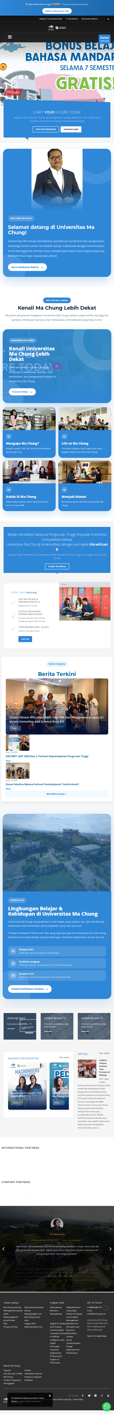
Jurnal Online (9, 1320)
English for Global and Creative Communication (58, 1326)
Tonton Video (22, 392)
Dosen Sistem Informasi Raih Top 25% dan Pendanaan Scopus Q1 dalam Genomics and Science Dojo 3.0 (57, 719)
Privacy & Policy (11, 1326)
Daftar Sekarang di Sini (57, 11)
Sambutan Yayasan (33, 1373)
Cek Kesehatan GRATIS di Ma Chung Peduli (67, 1094)
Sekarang (104, 39)
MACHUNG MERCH (89, 19)
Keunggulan (9, 1383)
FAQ (5, 1323)
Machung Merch (11, 1317)
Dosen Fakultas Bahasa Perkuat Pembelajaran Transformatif (42, 784)
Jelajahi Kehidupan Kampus (30, 989)
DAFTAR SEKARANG (46, 129)
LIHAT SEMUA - (64, 1057)
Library (27, 1310)
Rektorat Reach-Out (33, 1326)
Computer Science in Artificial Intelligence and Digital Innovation (58, 1340)
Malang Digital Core (33, 1313)
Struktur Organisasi (12, 1380)
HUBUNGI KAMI (71, 129)
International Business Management (56, 1310)
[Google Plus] (102, 1395)
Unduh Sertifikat (57, 566)
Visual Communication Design (73, 1343)
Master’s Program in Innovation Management (74, 1317)
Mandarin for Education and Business (72, 1326)
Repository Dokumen (33, 1307)
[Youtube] (108, 1395)
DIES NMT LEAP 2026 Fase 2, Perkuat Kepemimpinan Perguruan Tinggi (47, 756)
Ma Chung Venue (32, 1317)
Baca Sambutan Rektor (27, 267)
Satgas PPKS (30, 1323)
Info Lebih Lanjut (13, 96)
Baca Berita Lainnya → (57, 794)
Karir (26, 1320)
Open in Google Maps (97, 1336)
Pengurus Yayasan (33, 1376)
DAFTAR (25, 639)
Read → (15, 728)
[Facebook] (82, 1395)
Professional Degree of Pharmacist (56, 1359)
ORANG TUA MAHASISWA (50, 19)
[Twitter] (89, 1395)
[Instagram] (95, 1395)
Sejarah (7, 1370)
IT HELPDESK (72, 19)
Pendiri (27, 1370)
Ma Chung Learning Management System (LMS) (13, 1310)
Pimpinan (28, 1380)
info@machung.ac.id (96, 1313)
